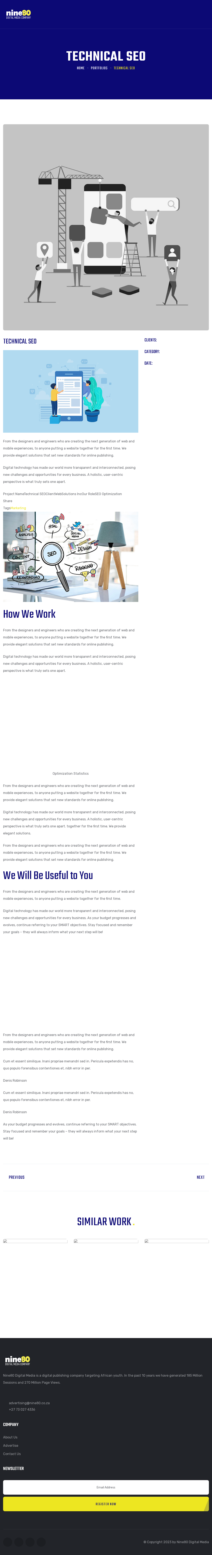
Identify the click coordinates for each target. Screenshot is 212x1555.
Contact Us (12, 1454)
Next (201, 1177)
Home (81, 68)
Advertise (10, 1446)
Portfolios (99, 68)
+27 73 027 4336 (22, 1409)
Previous (15, 1177)
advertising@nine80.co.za (29, 1403)
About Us (10, 1437)
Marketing (18, 508)
